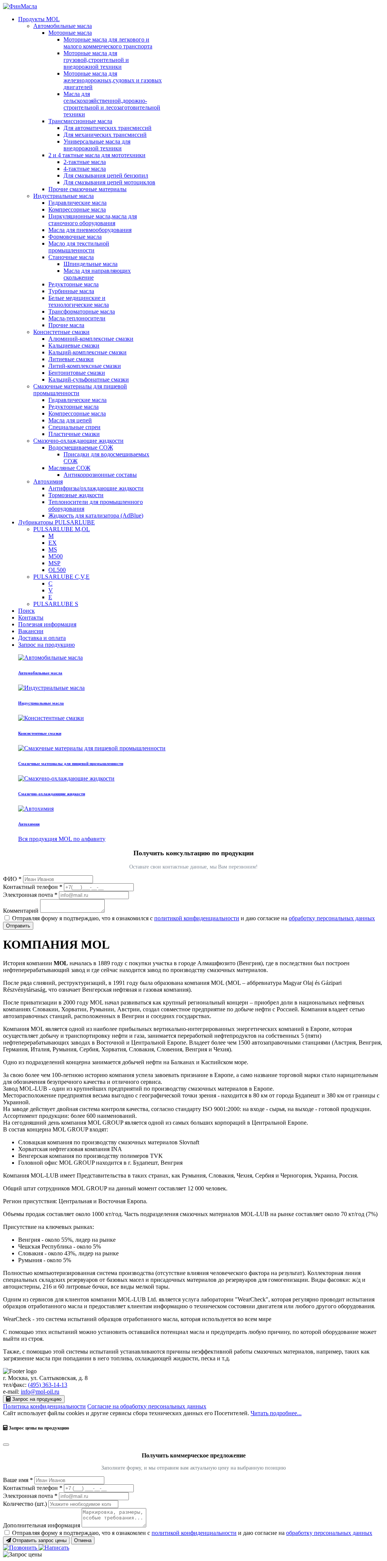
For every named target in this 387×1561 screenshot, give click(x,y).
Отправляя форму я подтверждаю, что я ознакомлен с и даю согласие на (192, 1533)
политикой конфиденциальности (196, 918)
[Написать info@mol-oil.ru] (54, 1547)
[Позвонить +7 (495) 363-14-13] (21, 1547)
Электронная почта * (30, 895)
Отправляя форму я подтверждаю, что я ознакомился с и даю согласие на (193, 918)
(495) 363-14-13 (47, 1385)
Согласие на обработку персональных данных (146, 1406)
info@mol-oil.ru (40, 1391)
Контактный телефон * (32, 887)
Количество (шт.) (25, 1504)
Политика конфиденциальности (44, 1406)
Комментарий (21, 910)
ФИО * (12, 879)
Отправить (18, 926)
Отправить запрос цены (39, 1540)
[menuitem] (39, 19)
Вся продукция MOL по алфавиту (61, 839)
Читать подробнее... (276, 1413)
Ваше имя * (18, 1480)
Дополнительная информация (41, 1525)
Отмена (82, 1540)
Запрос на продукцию (46, 644)
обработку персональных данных (332, 918)
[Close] (6, 1445)
